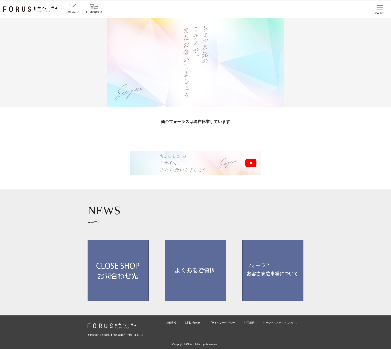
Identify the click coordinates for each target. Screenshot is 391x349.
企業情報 (171, 322)
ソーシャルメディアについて (280, 322)
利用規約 (249, 322)
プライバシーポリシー (222, 322)
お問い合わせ (192, 322)
